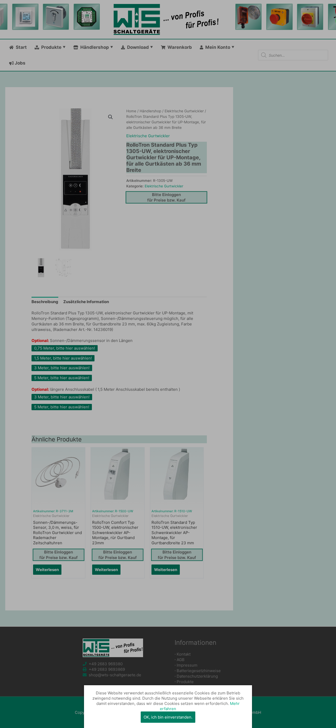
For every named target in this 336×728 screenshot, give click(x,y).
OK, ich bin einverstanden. (168, 717)
